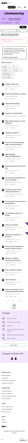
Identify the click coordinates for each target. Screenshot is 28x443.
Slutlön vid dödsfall (11, 225)
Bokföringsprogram (6, 375)
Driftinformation (11, 338)
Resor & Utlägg (6, 77)
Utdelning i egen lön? (12, 133)
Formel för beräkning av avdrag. (15, 94)
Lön (14, 67)
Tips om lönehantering (7, 23)
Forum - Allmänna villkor (7, 406)
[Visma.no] (5, 3)
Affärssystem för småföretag (9, 380)
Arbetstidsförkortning (12, 103)
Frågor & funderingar (14, 18)
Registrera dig (11, 7)
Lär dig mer (10, 325)
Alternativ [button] (23, 27)
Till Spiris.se (4, 422)
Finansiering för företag (7, 383)
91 (19, 300)
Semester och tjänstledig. (13, 113)
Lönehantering (6, 74)
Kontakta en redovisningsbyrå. (11, 57)
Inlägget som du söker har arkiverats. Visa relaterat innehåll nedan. (12, 40)
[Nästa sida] (22, 300)
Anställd (5, 67)
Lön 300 (5, 70)
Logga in (19, 7)
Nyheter (17, 23)
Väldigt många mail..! (12, 84)
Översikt (3, 18)
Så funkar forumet (12, 318)
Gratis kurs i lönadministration (9, 396)
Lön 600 (16, 70)
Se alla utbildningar (6, 398)
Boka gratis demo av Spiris (14, 322)
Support (3, 419)
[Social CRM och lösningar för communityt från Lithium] (23, 439)
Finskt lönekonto (10, 279)
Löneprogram (5, 378)
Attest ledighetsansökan (13, 270)
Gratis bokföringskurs (7, 391)
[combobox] (14, 30)
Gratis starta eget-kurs (7, 393)
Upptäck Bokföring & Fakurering (15, 334)
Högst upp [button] (2, 439)
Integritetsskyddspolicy (7, 409)
